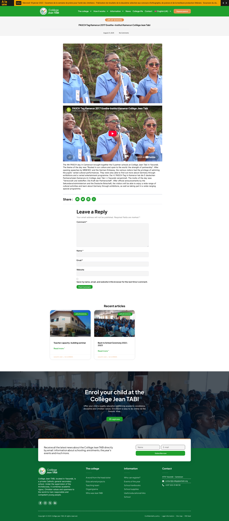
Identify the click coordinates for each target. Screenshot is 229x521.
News (128, 11)
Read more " (59, 348)
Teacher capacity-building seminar (70, 343)
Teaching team (92, 485)
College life (138, 11)
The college (83, 11)
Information (115, 11)
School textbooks (132, 485)
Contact (148, 11)
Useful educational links (135, 493)
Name (80, 250)
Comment (82, 222)
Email (80, 260)
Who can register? (132, 477)
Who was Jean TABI (94, 493)
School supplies (131, 489)
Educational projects (95, 481)
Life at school (114, 20)
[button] (77, 199)
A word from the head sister (98, 477)
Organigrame (92, 489)
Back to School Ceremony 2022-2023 (113, 344)
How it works (99, 11)
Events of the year (132, 481)
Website (80, 269)
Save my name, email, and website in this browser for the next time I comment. (112, 282)
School (127, 497)
